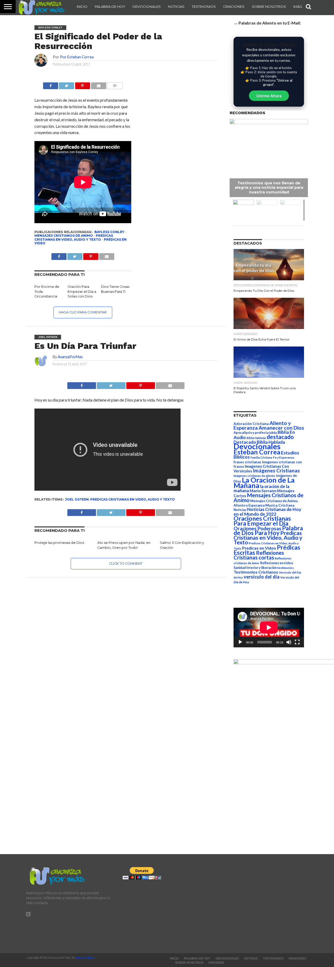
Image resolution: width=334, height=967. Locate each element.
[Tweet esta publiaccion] (74, 255)
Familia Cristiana (261, 457)
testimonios (285, 567)
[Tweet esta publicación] (66, 84)
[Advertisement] (263, 903)
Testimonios (204, 6)
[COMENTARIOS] (115, 84)
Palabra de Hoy (110, 6)
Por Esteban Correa (77, 57)
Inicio (82, 6)
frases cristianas (247, 462)
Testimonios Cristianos (256, 571)
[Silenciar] (288, 642)
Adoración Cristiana (251, 424)
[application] (269, 627)
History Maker (85, 957)
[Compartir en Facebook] (50, 84)
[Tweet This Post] (111, 384)
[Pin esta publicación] (82, 84)
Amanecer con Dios (281, 428)
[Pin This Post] (140, 384)
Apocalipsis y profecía (251, 432)
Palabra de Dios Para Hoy (268, 530)
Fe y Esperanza (283, 457)
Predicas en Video (259, 547)
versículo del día (261, 577)
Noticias (176, 6)
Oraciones (233, 6)
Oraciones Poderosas (257, 528)
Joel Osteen (77, 499)
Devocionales (147, 6)
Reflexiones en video (276, 563)
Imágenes (216, 962)
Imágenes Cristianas (276, 470)
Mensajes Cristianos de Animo (63, 236)
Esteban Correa (257, 452)
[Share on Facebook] (81, 384)
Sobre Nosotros (269, 6)
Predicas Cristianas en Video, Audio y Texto (73, 237)
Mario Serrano (263, 490)
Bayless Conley (109, 232)
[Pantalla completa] (297, 642)
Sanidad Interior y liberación (255, 568)
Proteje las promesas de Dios (59, 543)
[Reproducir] (240, 642)
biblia (273, 433)
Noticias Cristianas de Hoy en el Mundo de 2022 (267, 512)
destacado (280, 436)
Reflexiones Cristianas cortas (259, 555)
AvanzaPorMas (70, 357)
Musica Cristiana (280, 505)
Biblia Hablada (256, 438)
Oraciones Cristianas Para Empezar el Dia (262, 521)
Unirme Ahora (269, 95)
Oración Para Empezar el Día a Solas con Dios (82, 291)
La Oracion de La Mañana (264, 483)
